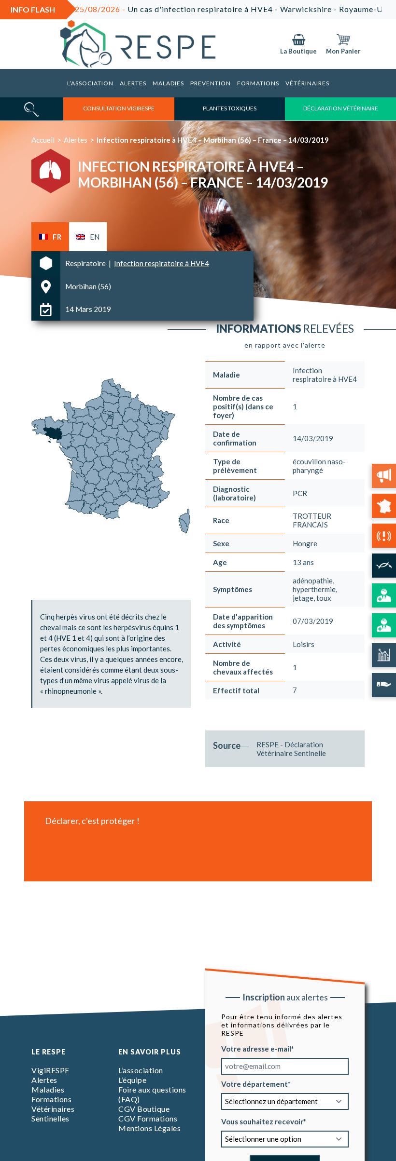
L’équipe (132, 1079)
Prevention (210, 83)
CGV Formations (147, 1118)
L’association (90, 83)
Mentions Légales (149, 1128)
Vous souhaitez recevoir (262, 1121)
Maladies (168, 83)
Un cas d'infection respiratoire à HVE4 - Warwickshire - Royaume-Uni (205, 9)
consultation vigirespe (119, 108)
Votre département (254, 1083)
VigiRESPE (50, 1070)
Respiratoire (86, 263)
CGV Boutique (144, 1108)
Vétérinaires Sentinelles (52, 1113)
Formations (258, 83)
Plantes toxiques (229, 108)
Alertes (133, 83)
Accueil (43, 139)
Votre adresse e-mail (256, 1048)
